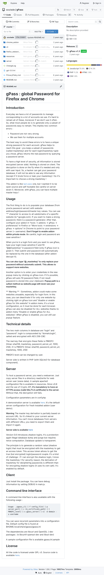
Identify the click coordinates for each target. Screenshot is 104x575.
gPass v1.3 (75, 51)
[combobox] (17, 31)
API (67, 573)
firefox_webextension (13, 52)
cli (7, 47)
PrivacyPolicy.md (13, 75)
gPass (19, 9)
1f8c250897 (21, 37)
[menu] (38, 573)
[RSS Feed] (58, 10)
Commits (13, 22)
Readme (73, 35)
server (9, 61)
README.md (11, 80)
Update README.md (35, 37)
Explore (14, 3)
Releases (70, 46)
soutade (10, 9)
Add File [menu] (37, 31)
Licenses (59, 573)
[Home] (4, 3)
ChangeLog (11, 66)
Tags (55, 22)
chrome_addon (12, 42)
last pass (27, 184)
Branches (34, 22)
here (43, 402)
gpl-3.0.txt (10, 70)
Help (23, 3)
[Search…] (100, 21)
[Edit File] (61, 86)
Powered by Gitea (30, 569)
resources (10, 56)
